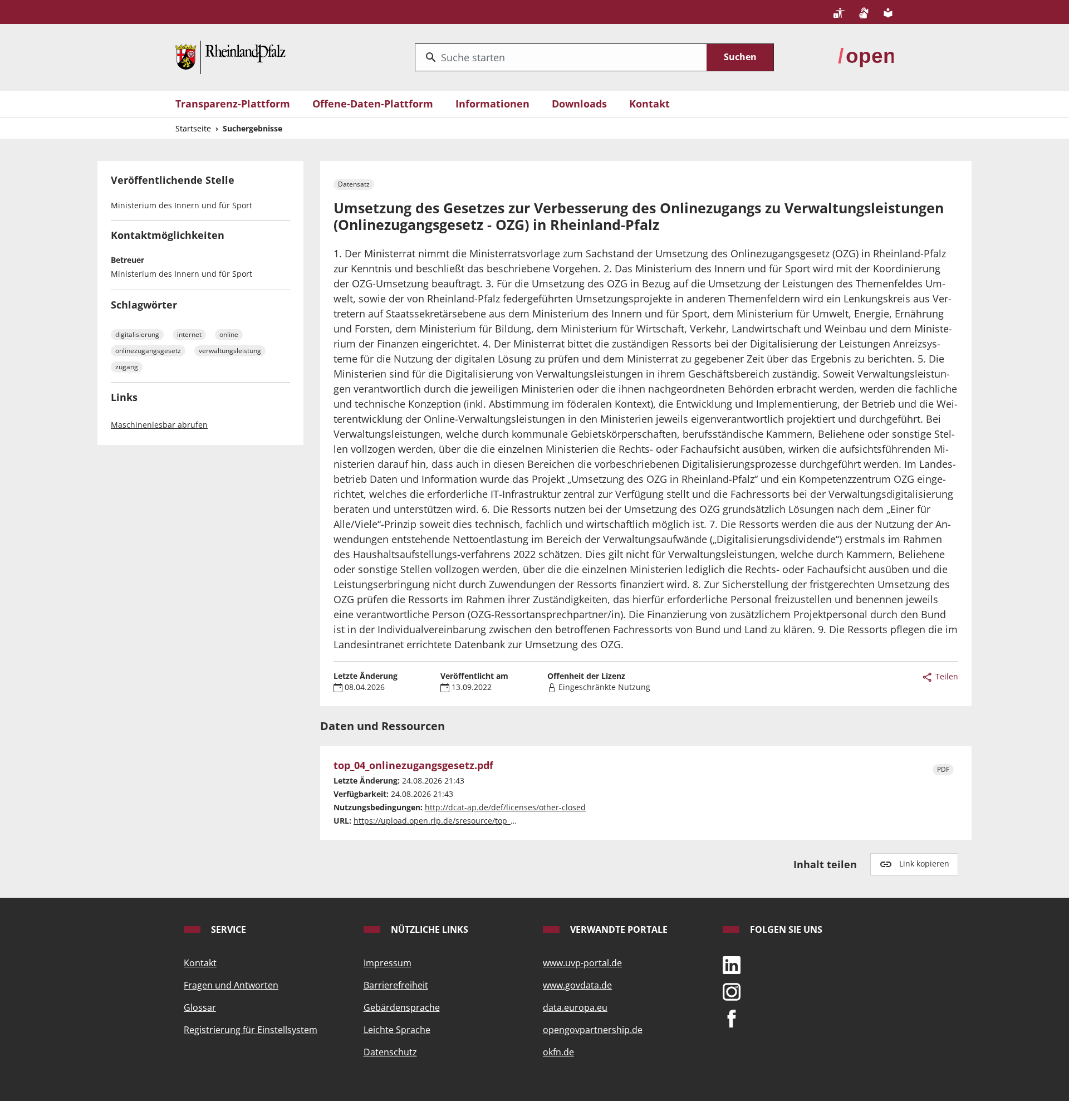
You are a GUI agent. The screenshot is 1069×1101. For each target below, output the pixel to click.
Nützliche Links (428, 929)
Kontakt (649, 103)
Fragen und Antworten (231, 985)
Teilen (945, 676)
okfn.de (558, 1052)
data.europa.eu (575, 1007)
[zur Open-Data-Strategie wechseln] (866, 56)
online (228, 334)
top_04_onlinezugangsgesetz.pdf (413, 766)
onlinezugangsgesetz (148, 350)
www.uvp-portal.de (582, 963)
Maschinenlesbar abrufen (159, 424)
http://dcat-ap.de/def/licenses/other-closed (505, 807)
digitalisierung (137, 334)
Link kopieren (924, 863)
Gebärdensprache (402, 1007)
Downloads (579, 103)
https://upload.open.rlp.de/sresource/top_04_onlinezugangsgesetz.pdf (485, 820)
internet (189, 334)
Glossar (200, 1007)
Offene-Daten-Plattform (372, 103)
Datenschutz (390, 1052)
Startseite (193, 128)
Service (227, 929)
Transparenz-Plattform (232, 103)
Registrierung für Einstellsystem (250, 1030)
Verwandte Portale (618, 929)
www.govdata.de (577, 985)
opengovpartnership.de (593, 1030)
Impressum (387, 963)
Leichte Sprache (397, 1030)
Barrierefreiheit (396, 985)
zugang (126, 366)
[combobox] (561, 57)
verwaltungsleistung (230, 350)
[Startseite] (230, 56)
